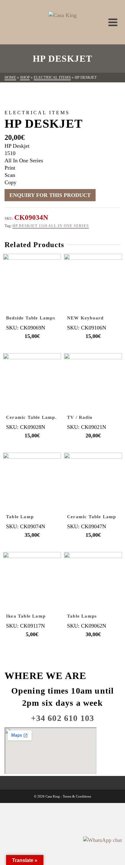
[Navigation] (112, 22)
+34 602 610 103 (62, 718)
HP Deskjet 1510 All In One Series (50, 226)
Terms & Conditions (77, 796)
